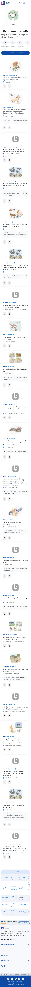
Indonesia (11, 974)
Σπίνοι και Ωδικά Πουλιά (13, 905)
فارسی (5, 974)
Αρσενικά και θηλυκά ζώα (13, 877)
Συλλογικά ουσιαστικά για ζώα (22, 877)
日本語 (29, 974)
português (23, 974)
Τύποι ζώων (5, 877)
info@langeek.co (9, 939)
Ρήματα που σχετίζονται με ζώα (13, 898)
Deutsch (17, 974)
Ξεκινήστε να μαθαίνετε (15, 53)
